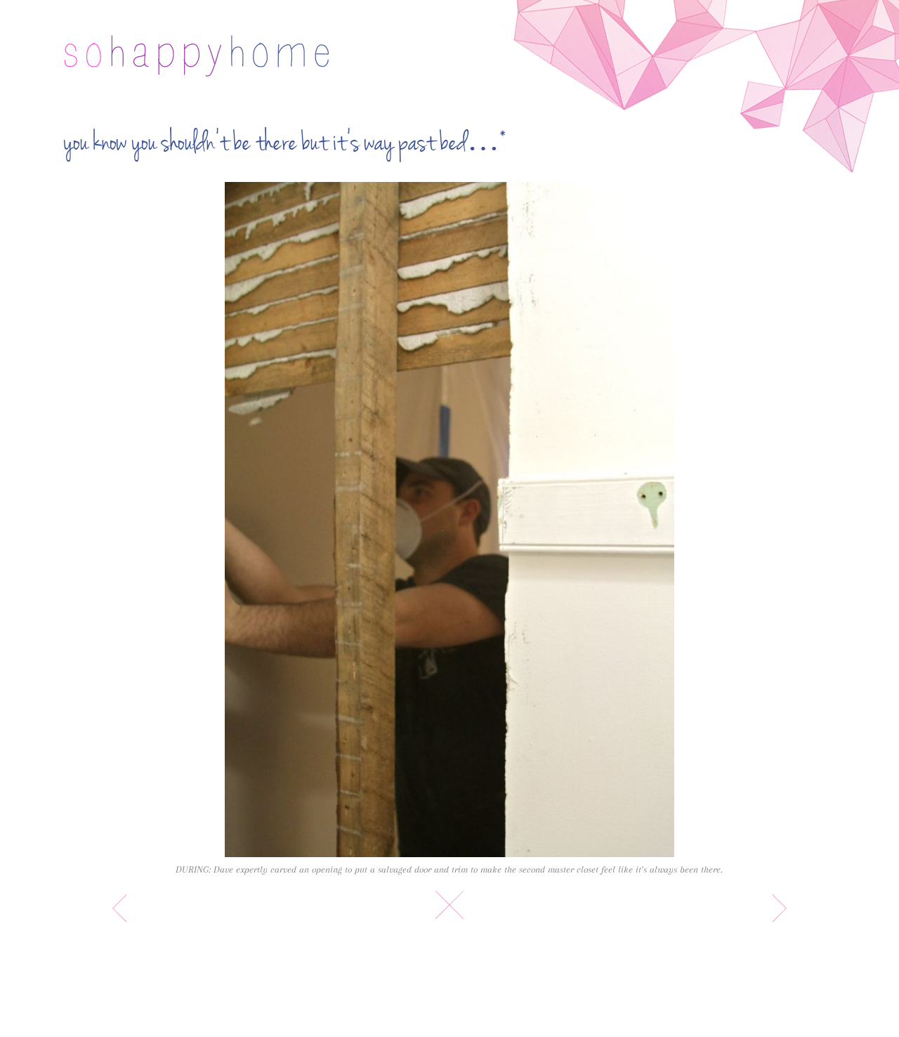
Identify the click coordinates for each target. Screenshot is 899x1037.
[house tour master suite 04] (449, 519)
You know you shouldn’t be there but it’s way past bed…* (285, 143)
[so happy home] (196, 56)
